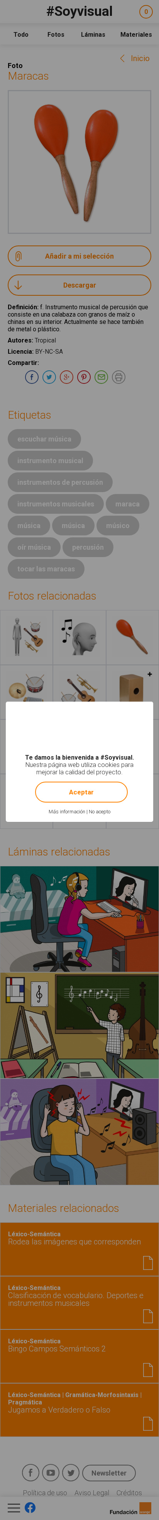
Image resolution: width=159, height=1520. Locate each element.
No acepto (99, 812)
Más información (67, 812)
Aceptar (81, 792)
